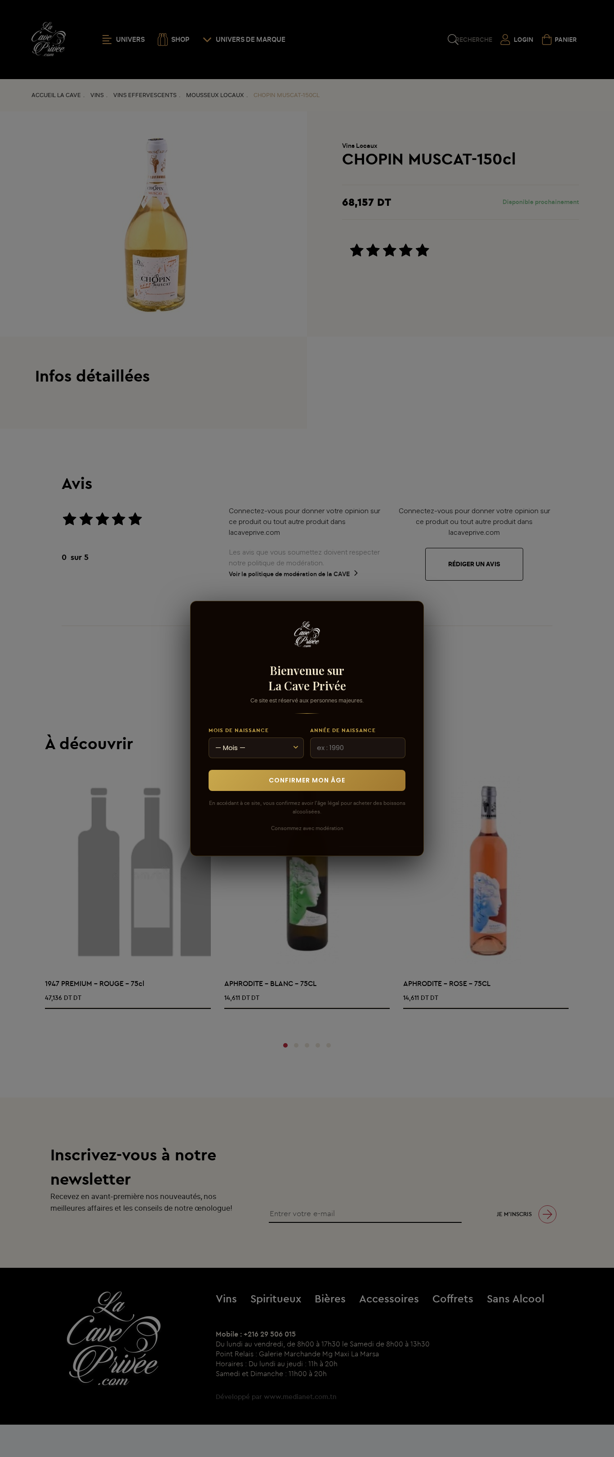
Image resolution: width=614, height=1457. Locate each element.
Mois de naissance (239, 730)
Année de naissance (343, 730)
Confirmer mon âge (307, 780)
